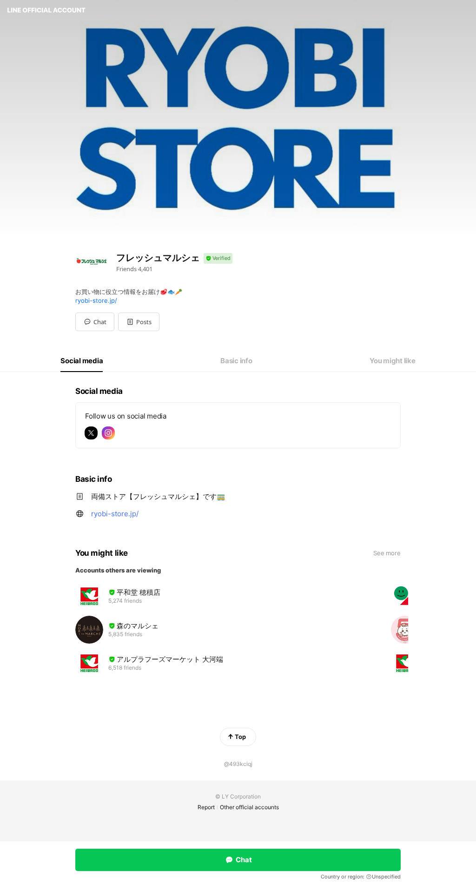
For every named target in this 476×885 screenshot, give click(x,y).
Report (206, 807)
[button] (138, 322)
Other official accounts (249, 807)
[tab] (81, 361)
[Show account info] (218, 258)
